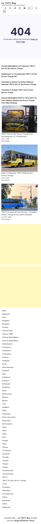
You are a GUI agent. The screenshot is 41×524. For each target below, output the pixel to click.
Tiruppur (5, 464)
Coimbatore (6, 347)
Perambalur (6, 414)
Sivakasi (5, 440)
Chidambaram (7, 344)
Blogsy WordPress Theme (24, 521)
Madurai (5, 397)
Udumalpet (6, 490)
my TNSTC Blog (8, 3)
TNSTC (5, 477)
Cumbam (5, 357)
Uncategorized (7, 494)
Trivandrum (6, 487)
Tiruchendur (6, 450)
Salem (4, 427)
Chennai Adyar (7, 331)
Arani (4, 317)
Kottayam (5, 381)
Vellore (4, 504)
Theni (4, 444)
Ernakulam (6, 361)
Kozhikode (6, 384)
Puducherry (6, 421)
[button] (30, 8)
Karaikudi (5, 370)
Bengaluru (6, 321)
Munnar (5, 401)
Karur (4, 374)
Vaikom (5, 497)
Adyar (4, 311)
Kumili (4, 390)
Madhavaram (7, 394)
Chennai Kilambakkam (10, 337)
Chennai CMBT (7, 334)
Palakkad (5, 407)
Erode (4, 364)
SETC (4, 437)
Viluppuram (6, 507)
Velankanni (6, 500)
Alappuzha (6, 314)
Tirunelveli (6, 454)
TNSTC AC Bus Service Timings (14, 480)
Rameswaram (7, 424)
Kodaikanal (6, 377)
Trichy (4, 484)
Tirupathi (5, 457)
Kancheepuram (7, 367)
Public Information (9, 417)
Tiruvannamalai (7, 470)
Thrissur (5, 447)
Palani (4, 410)
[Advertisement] (20, 244)
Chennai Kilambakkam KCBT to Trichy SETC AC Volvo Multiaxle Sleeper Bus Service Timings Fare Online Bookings (19, 100)
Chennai (5, 327)
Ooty (4, 404)
